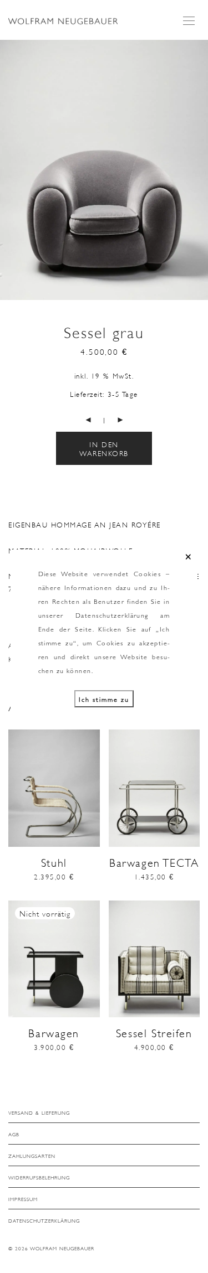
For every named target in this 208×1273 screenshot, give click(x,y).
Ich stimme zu (104, 698)
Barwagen (53, 1032)
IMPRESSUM (23, 1199)
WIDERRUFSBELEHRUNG (39, 1177)
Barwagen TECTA (154, 862)
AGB (13, 1134)
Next (197, 166)
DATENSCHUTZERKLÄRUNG (44, 1220)
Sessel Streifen (154, 1032)
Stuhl (54, 862)
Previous (10, 166)
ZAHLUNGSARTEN (31, 1156)
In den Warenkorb (104, 448)
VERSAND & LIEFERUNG (39, 1112)
